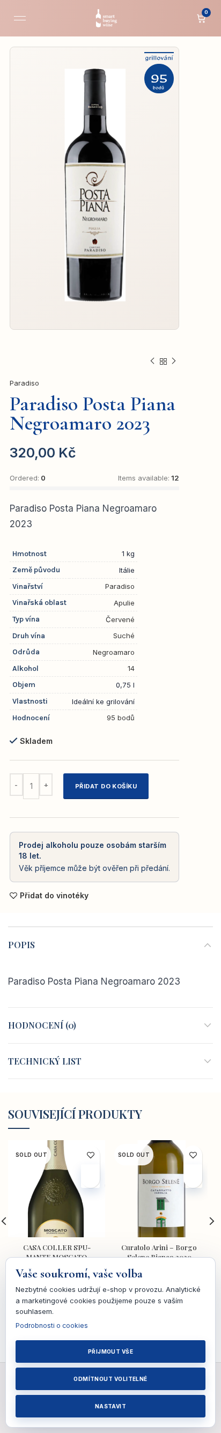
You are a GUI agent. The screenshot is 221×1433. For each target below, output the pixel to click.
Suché (124, 635)
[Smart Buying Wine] (110, 18)
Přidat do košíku (106, 786)
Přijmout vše (110, 1351)
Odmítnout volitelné (110, 1379)
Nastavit (111, 1406)
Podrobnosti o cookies (52, 1325)
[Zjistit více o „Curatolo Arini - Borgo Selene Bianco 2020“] (192, 1176)
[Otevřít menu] (20, 18)
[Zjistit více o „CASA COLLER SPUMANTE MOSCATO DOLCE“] (90, 1176)
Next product (173, 361)
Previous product (152, 361)
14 (131, 668)
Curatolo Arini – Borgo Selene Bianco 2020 (159, 1252)
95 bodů (121, 717)
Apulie (124, 603)
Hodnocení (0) (42, 1025)
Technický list (45, 1061)
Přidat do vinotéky (54, 895)
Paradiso (24, 383)
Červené (120, 619)
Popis (21, 944)
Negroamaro (114, 652)
